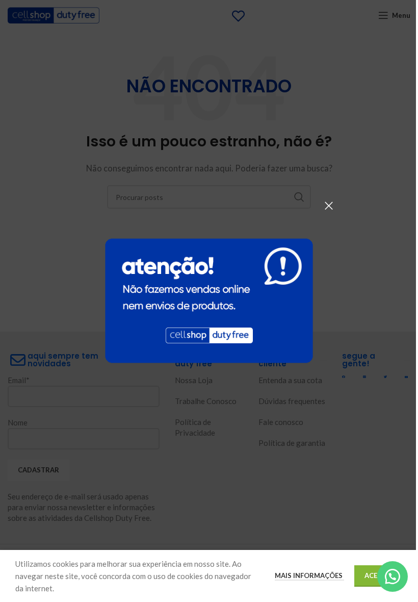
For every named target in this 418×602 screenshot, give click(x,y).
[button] (392, 576)
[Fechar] (329, 205)
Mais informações (309, 575)
